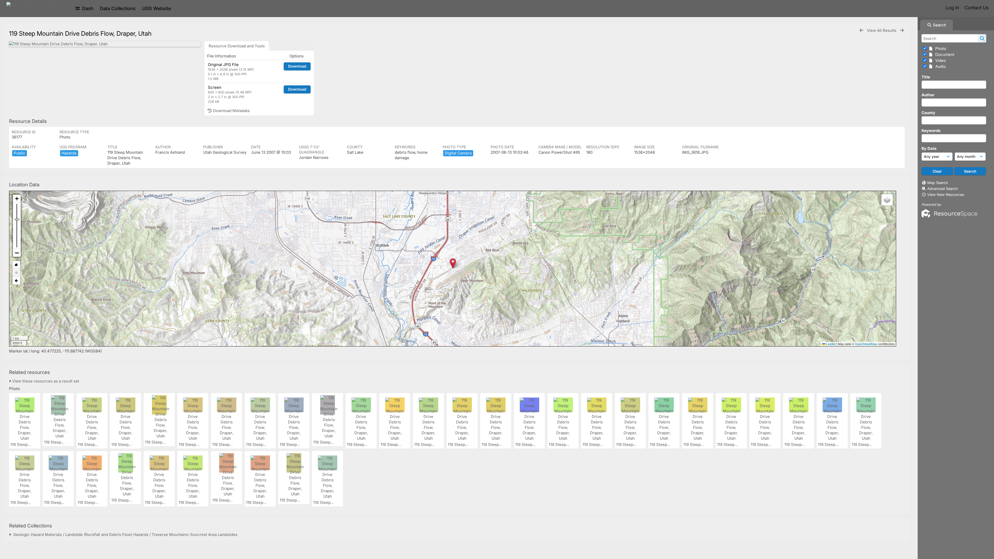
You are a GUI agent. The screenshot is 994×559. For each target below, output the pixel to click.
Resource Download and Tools (237, 45)
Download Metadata (231, 110)
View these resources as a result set (45, 381)
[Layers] (887, 199)
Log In (952, 7)
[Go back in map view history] (16, 281)
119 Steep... (21, 444)
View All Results (882, 30)
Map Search (937, 182)
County (928, 112)
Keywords (931, 130)
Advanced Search (942, 188)
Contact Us (976, 7)
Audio (939, 66)
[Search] (982, 38)
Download (297, 66)
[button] (453, 263)
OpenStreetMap (866, 344)
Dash (87, 8)
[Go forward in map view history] (16, 273)
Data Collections (118, 8)
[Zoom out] (17, 253)
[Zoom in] (17, 199)
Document (943, 54)
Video (939, 60)
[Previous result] (861, 30)
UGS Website (156, 8)
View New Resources (945, 194)
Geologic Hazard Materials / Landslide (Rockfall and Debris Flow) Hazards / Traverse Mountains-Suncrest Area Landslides (124, 534)
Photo (939, 48)
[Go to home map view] (16, 265)
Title (926, 77)
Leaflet (830, 344)
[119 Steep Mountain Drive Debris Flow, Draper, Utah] (105, 44)
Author (928, 94)
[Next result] (902, 30)
